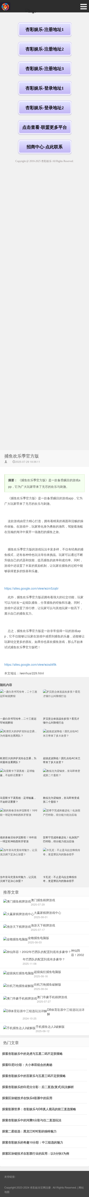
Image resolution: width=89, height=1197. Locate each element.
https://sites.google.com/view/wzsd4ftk (30, 664)
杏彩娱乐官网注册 (40, 1187)
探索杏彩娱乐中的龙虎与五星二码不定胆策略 (32, 1053)
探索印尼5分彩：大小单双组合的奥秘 (27, 1064)
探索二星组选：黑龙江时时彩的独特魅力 (29, 1131)
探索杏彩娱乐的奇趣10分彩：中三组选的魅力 (32, 1142)
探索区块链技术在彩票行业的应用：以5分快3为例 (35, 1153)
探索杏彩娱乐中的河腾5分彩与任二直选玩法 (31, 1120)
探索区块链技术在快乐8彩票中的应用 (27, 1098)
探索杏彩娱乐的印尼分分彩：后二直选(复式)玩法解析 (38, 1087)
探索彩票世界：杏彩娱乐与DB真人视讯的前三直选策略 (39, 1109)
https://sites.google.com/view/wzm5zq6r (31, 588)
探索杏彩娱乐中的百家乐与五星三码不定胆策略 (34, 1075)
